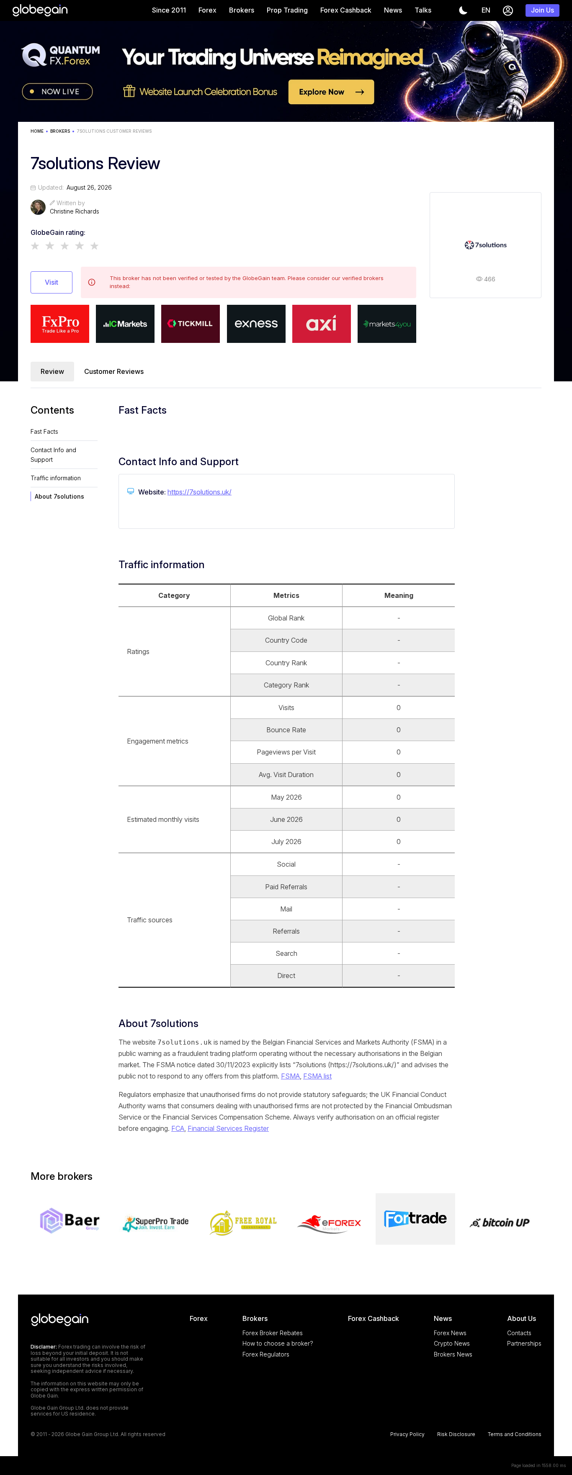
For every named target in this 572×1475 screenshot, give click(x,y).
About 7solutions (59, 496)
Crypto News (452, 1343)
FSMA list (317, 1076)
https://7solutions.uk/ (199, 492)
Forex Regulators (265, 1354)
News (393, 10)
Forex (207, 10)
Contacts (519, 1332)
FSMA (290, 1076)
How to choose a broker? (277, 1343)
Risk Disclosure (456, 1434)
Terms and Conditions (514, 1434)
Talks (423, 10)
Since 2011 (169, 10)
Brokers (241, 10)
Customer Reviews (114, 371)
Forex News (450, 1332)
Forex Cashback (345, 10)
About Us (521, 1318)
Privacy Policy (407, 1434)
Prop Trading (287, 10)
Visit (51, 282)
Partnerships (524, 1343)
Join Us (542, 10)
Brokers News (453, 1354)
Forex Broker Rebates (272, 1332)
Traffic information (56, 477)
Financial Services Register (228, 1128)
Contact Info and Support (53, 454)
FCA (177, 1128)
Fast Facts (44, 431)
